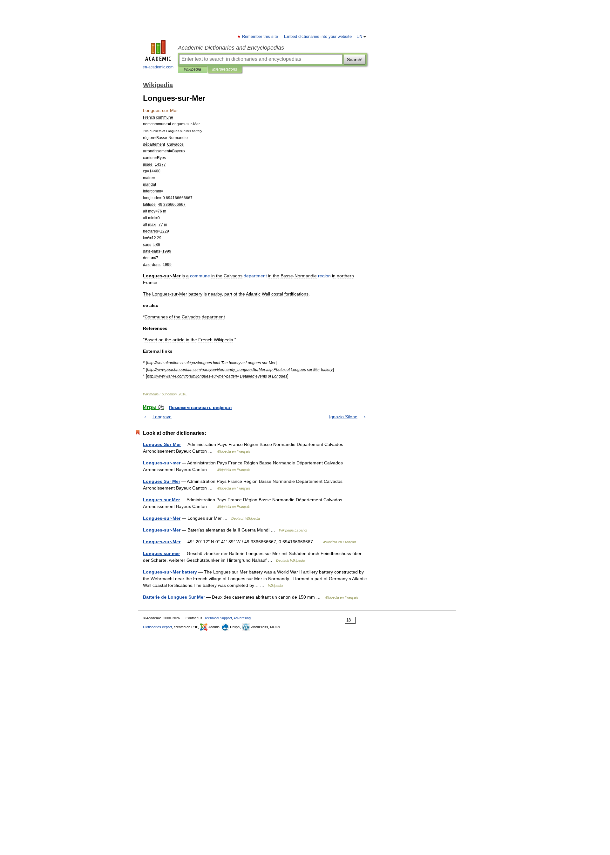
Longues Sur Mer (161, 481)
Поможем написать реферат (200, 407)
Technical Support (218, 618)
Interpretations (224, 69)
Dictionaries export (157, 627)
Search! (355, 59)
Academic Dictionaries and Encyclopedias (231, 48)
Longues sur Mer (161, 499)
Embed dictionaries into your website (318, 36)
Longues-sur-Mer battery (170, 571)
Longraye (162, 416)
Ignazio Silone (343, 416)
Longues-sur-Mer (161, 518)
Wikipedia (192, 69)
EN (359, 36)
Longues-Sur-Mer (162, 444)
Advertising (242, 618)
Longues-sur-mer (161, 462)
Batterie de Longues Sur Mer (174, 597)
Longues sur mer (161, 553)
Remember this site (260, 36)
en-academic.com (158, 67)
